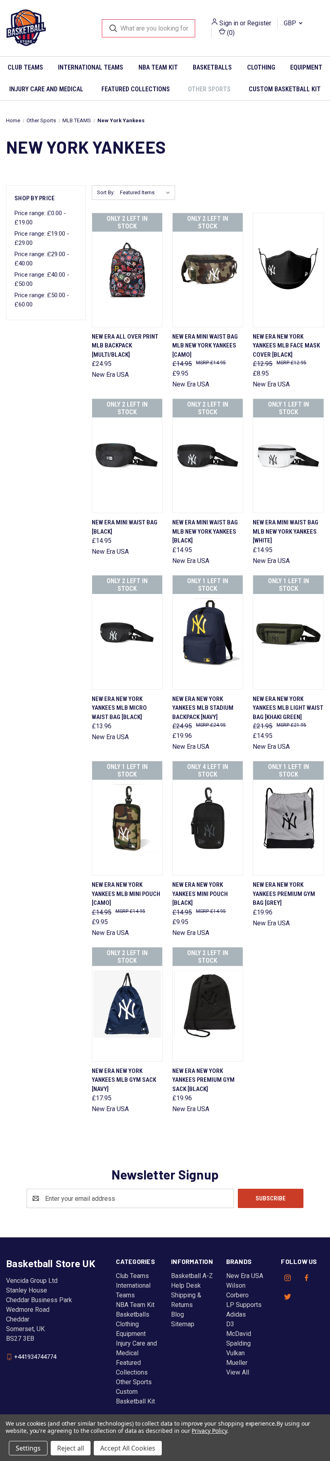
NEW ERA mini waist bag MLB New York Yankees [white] (285, 531)
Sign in (228, 23)
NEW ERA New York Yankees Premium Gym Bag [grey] (284, 893)
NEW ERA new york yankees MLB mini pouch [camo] (126, 893)
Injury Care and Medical (46, 89)
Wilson (235, 1285)
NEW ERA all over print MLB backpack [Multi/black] (125, 345)
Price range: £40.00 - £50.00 (41, 279)
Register (259, 23)
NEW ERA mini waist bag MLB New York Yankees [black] (205, 531)
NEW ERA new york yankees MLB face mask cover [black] (286, 345)
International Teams (90, 67)
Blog (177, 1314)
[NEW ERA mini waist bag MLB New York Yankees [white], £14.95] (288, 456)
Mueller (237, 1362)
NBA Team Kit (158, 67)
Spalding (238, 1343)
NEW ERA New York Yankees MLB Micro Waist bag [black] (119, 708)
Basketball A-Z (192, 1276)
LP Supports (244, 1305)
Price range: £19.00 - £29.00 (41, 238)
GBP (291, 23)
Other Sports (209, 89)
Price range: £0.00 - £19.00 (40, 218)
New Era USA (244, 1276)
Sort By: (106, 192)
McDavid (238, 1334)
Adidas (236, 1314)
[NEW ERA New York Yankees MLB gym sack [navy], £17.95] (127, 1004)
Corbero (237, 1295)
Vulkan (235, 1353)
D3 (230, 1324)
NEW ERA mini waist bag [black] (124, 527)
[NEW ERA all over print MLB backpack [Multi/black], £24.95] (127, 270)
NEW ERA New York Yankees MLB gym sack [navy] (124, 1080)
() (230, 33)
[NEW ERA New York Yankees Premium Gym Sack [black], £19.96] (207, 1004)
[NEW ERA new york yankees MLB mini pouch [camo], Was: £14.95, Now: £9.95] (127, 818)
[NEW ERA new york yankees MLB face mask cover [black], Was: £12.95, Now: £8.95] (288, 270)
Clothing (261, 67)
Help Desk (186, 1285)
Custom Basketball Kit (285, 89)
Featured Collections (135, 89)
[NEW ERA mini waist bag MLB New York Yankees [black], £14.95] (207, 456)
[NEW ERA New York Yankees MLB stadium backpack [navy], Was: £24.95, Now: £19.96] (207, 632)
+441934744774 (35, 1356)
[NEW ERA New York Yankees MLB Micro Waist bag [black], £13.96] (127, 632)
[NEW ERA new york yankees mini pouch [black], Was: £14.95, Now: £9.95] (207, 818)
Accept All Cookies (127, 1448)
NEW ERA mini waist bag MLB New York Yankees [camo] (205, 345)
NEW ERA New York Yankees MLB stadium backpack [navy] (202, 708)
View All (237, 1372)
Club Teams (25, 67)
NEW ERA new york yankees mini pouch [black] (200, 893)
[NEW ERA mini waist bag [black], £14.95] (127, 456)
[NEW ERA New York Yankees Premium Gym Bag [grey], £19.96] (288, 818)
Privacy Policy (209, 1430)
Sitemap (182, 1324)
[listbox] (147, 192)
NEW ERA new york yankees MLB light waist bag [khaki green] (288, 708)
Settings (28, 1448)
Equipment (131, 1334)
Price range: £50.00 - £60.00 (41, 300)
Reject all (70, 1448)
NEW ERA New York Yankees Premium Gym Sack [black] (203, 1080)
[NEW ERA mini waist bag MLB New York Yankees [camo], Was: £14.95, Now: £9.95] (207, 270)
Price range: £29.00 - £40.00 (41, 259)
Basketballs (212, 67)
